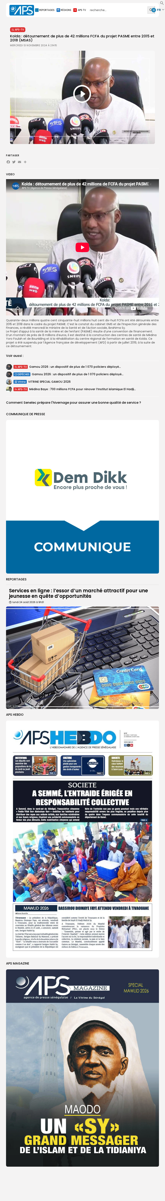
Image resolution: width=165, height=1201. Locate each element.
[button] (162, 4)
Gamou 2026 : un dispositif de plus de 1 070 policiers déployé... (75, 367)
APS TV (82, 10)
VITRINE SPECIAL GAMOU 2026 (49, 382)
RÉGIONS (66, 10)
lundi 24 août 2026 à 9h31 (28, 602)
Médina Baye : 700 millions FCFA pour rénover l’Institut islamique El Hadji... (82, 389)
